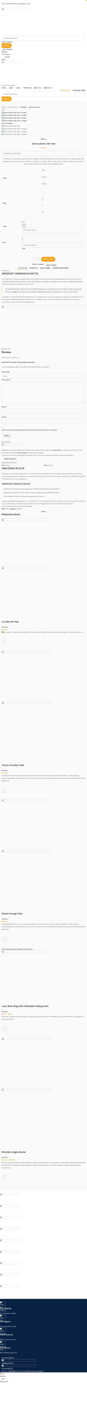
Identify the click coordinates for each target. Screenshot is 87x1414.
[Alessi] (42, 1244)
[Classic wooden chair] (26, 676)
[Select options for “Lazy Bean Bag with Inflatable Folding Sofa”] (4, 1029)
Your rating (6, 372)
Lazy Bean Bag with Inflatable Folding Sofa (25, 1006)
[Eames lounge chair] (26, 824)
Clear (23, 249)
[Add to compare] (4, 617)
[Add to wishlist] (4, 636)
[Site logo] (15, 21)
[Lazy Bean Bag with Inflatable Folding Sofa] (17, 949)
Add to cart (48, 259)
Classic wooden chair (13, 765)
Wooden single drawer (14, 1152)
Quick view (4, 648)
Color (5, 226)
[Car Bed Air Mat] (26, 542)
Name (4, 407)
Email (4, 417)
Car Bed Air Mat (10, 621)
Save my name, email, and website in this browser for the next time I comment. (29, 430)
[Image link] (19, 1360)
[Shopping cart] (2, 83)
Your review (6, 380)
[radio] (53, 222)
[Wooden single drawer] (26, 1063)
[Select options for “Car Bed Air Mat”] (4, 642)
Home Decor (13, 107)
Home (4, 107)
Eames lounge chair (12, 913)
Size (4, 242)
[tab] (22, 268)
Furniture (23, 107)
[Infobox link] (42, 1308)
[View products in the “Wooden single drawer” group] (4, 1177)
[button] (4, 790)
